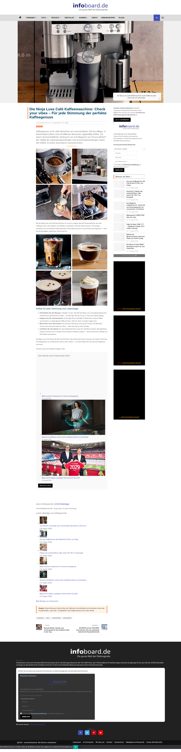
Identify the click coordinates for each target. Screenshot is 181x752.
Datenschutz (119, 742)
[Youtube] (100, 732)
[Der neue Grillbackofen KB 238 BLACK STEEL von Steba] (119, 184)
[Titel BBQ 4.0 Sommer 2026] (129, 305)
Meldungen (39, 126)
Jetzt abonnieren (122, 120)
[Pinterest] (94, 732)
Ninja (48, 618)
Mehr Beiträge (45, 485)
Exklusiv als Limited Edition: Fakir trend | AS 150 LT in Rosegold (61, 553)
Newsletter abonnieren (28, 676)
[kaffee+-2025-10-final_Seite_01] (129, 413)
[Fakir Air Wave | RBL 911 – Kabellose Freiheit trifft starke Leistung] (119, 227)
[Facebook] (80, 732)
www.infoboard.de (30, 743)
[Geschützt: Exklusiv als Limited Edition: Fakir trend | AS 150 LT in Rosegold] (119, 194)
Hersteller (69, 18)
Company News (56, 618)
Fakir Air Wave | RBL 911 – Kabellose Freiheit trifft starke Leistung (135, 226)
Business (82, 18)
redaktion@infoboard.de (37, 724)
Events (94, 18)
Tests (43, 18)
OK (76, 747)
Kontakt (109, 742)
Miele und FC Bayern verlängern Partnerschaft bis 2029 (61, 478)
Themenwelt (31, 18)
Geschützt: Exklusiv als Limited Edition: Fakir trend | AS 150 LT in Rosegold (134, 194)
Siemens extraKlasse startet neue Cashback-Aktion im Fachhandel (65, 437)
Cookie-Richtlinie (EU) (154, 742)
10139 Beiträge (62, 504)
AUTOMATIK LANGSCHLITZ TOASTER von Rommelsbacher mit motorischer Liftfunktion (135, 206)
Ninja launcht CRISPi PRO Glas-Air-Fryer (135, 216)
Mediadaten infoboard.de (135, 742)
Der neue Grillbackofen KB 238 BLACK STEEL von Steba (59, 539)
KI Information (88, 742)
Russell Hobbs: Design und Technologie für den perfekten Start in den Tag (56, 630)
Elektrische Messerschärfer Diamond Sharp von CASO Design (135, 236)
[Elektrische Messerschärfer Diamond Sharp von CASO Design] (119, 237)
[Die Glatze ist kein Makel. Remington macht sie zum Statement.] (119, 247)
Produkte (55, 18)
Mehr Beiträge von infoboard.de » (47, 601)
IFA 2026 (121, 18)
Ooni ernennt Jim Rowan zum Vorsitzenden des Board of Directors (63, 526)
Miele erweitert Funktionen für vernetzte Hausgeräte (60, 396)
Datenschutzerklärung (131, 165)
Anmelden (119, 170)
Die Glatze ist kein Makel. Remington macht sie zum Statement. (135, 246)
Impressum (77, 742)
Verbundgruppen (108, 18)
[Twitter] (87, 732)
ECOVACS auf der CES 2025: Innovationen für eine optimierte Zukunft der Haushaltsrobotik (87, 630)
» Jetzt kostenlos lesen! (131, 309)
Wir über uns (100, 742)
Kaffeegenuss (67, 618)
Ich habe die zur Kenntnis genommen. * (43, 713)
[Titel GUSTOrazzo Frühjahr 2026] (129, 359)
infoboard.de (43, 123)
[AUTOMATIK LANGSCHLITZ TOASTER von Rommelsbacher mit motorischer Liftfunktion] (119, 206)
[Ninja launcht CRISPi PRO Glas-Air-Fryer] (119, 218)
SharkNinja (40, 618)
